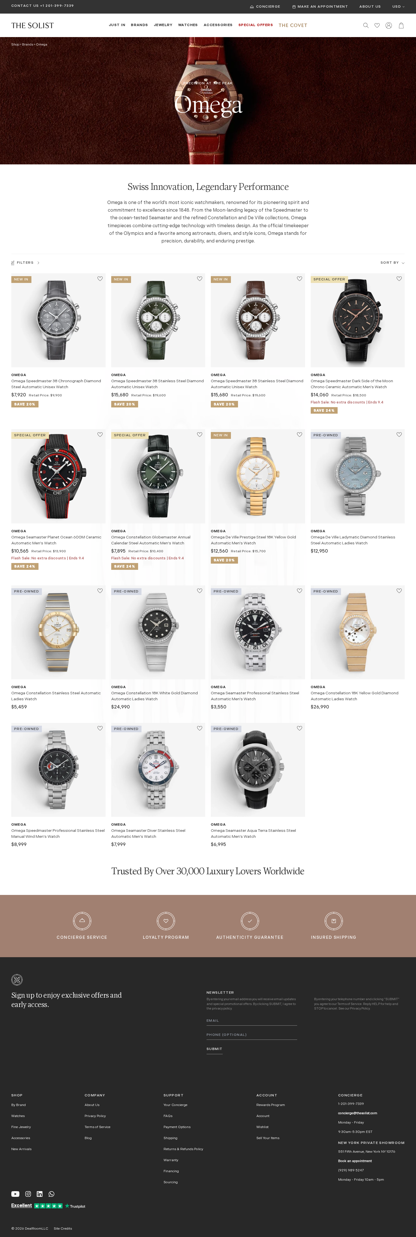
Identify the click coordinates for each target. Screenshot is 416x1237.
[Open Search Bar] (366, 25)
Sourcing (171, 1182)
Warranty (171, 1160)
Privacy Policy (360, 1008)
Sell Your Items (267, 1138)
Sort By (390, 263)
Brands (139, 25)
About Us (370, 6)
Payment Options (177, 1127)
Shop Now (58, 358)
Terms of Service (349, 1004)
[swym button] (100, 278)
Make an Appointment (323, 6)
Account (262, 1116)
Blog (88, 1138)
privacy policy (221, 1008)
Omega (18, 375)
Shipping (170, 1138)
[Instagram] (28, 1194)
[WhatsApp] (51, 1194)
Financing (171, 1171)
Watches (188, 25)
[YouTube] (15, 1194)
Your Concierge (175, 1105)
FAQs (168, 1116)
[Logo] (32, 25)
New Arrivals (21, 1149)
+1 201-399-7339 (57, 6)
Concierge (268, 6)
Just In (117, 25)
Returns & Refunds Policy (183, 1149)
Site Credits (63, 1228)
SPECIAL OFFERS (256, 25)
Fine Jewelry (21, 1127)
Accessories (218, 25)
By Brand (18, 1105)
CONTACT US (25, 6)
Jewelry (163, 25)
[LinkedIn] (39, 1194)
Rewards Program (270, 1105)
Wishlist (262, 1127)
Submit (215, 1049)
